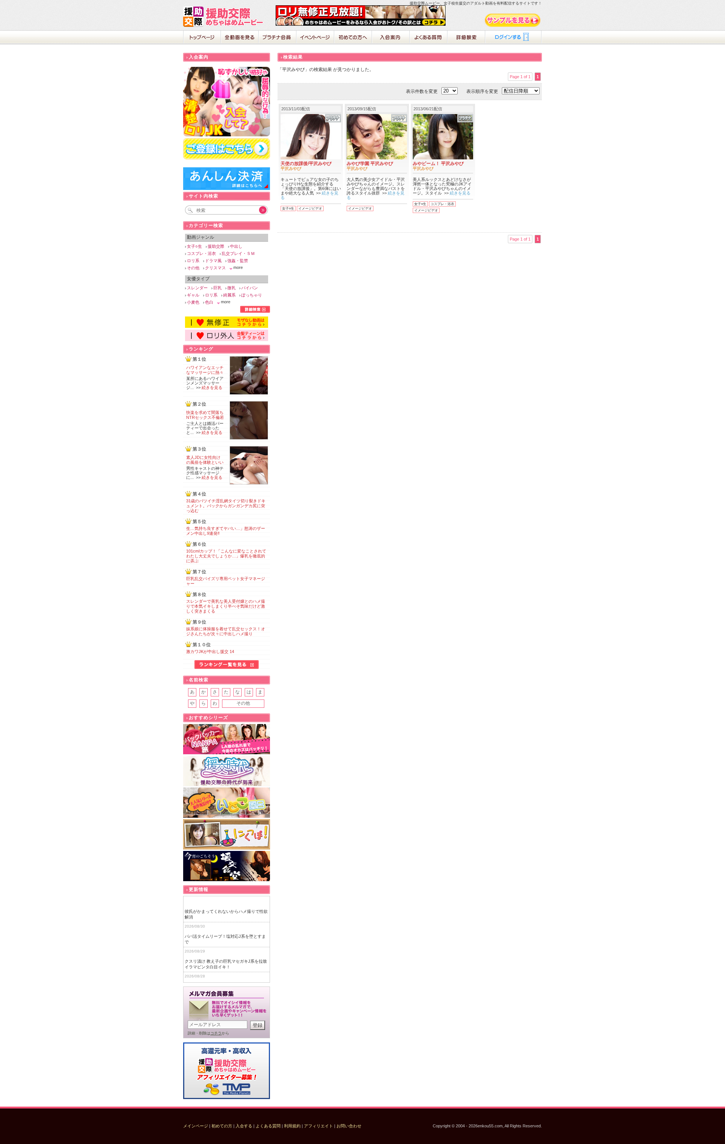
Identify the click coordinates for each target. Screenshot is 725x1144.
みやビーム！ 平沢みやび (438, 163)
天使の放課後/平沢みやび (306, 163)
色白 (209, 302)
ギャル (193, 295)
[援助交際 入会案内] (361, 24)
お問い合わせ (348, 1126)
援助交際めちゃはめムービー (224, 16)
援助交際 (216, 246)
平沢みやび (291, 168)
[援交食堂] (226, 866)
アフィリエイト (318, 1126)
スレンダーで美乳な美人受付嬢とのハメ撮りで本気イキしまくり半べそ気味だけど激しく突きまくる (225, 606)
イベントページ (315, 37)
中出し (236, 246)
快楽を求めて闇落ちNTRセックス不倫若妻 (205, 417)
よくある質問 (428, 37)
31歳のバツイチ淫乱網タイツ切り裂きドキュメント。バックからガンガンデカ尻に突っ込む (225, 506)
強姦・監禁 (237, 260)
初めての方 (221, 1126)
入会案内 (391, 37)
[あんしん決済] (226, 188)
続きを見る (460, 193)
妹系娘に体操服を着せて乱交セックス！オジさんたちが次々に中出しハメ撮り (225, 631)
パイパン (249, 288)
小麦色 (193, 302)
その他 (193, 268)
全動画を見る (240, 37)
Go (259, 210)
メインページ (195, 1126)
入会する (244, 1126)
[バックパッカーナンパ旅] (226, 739)
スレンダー (197, 288)
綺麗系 (229, 295)
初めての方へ (353, 37)
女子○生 (288, 208)
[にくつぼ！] (226, 834)
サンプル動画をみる (513, 20)
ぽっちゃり (251, 295)
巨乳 (217, 288)
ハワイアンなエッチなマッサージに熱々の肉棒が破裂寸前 (205, 372)
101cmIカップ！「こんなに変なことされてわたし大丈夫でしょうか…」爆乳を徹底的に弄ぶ (226, 556)
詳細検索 (466, 37)
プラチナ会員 (277, 37)
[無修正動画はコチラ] (226, 326)
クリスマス (215, 268)
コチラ (216, 1033)
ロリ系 (193, 260)
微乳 (231, 288)
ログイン (513, 37)
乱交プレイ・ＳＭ (238, 253)
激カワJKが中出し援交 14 (210, 651)
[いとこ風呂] (226, 802)
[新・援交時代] (226, 771)
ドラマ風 (213, 260)
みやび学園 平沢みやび (370, 163)
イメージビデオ (310, 208)
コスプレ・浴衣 (442, 204)
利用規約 (292, 1126)
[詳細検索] (255, 311)
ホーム (202, 37)
